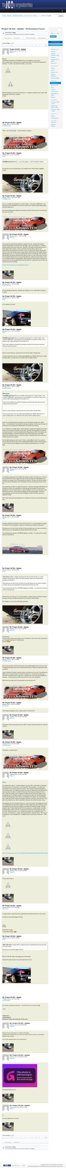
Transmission (54, 91)
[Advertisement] (33, 22)
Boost (52, 87)
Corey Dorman (6, 285)
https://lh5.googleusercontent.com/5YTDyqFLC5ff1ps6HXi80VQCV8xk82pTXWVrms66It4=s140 (26, 853)
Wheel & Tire (54, 72)
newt (3, 518)
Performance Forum (18, 15)
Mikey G (12, 52)
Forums (9, 15)
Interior (53, 70)
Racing (53, 97)
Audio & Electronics (54, 75)
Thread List (16, 38)
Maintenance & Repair (55, 60)
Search (53, 36)
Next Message (41, 38)
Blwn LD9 (5, 909)
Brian (3, 156)
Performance (54, 83)
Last (46, 45)
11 (39, 45)
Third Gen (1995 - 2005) (55, 110)
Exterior (53, 68)
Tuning (53, 89)
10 (36, 45)
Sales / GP (54, 63)
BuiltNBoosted (6, 126)
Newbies (53, 57)
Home (4, 15)
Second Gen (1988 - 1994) (54, 106)
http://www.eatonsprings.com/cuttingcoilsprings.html (15, 265)
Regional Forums (53, 125)
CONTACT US (15, 1165)
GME (9, 1165)
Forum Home (8, 38)
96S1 (3, 299)
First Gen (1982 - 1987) (55, 102)
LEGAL (23, 1165)
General (53, 51)
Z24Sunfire (5, 706)
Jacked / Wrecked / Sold (55, 54)
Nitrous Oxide (54, 85)
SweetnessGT (6, 1000)
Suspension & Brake (54, 94)
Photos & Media (55, 78)
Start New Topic (55, 42)
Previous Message (31, 38)
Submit (61, 15)
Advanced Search (55, 45)
